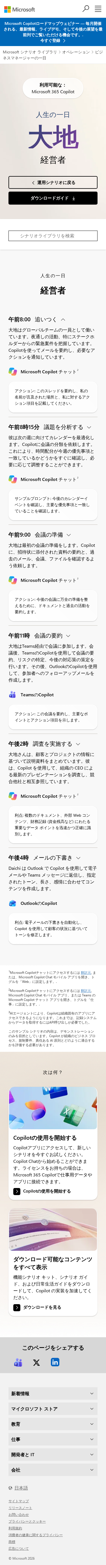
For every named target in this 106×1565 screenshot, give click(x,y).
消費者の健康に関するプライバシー (35, 1535)
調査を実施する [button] (41, 743)
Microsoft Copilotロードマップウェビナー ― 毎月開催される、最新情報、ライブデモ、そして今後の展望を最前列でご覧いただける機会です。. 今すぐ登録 (53, 32)
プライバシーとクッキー (27, 1521)
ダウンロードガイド (50, 198)
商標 (11, 1541)
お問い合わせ (18, 1514)
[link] (53, 1108)
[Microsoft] (21, 9)
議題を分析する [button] (46, 426)
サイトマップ (18, 1501)
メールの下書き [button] (41, 857)
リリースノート (20, 1507)
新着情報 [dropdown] (20, 1393)
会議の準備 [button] (36, 534)
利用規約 (15, 1528)
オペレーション (76, 52)
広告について (18, 1548)
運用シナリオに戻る (56, 182)
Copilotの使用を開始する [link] (47, 1191)
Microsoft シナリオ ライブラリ (30, 52)
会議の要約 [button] (36, 635)
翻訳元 (86, 972)
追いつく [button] (33, 319)
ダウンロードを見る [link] (42, 1307)
